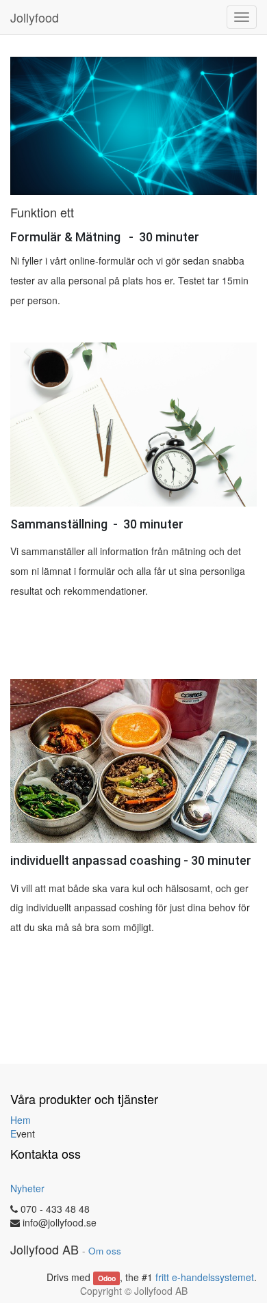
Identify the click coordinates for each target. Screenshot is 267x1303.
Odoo (107, 1278)
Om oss (104, 1250)
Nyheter (27, 1188)
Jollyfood (34, 17)
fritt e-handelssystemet (204, 1277)
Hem (20, 1120)
